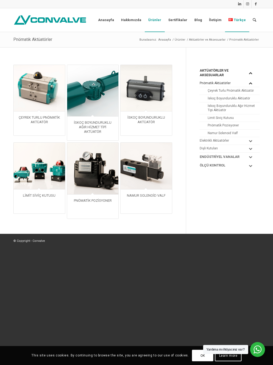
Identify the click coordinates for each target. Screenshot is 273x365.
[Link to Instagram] (247, 4)
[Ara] (254, 20)
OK (202, 356)
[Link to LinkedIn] (239, 4)
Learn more (228, 356)
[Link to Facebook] (256, 4)
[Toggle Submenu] (250, 73)
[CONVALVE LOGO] (51, 20)
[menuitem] (106, 20)
